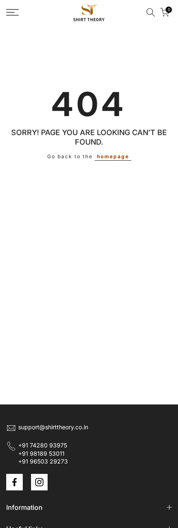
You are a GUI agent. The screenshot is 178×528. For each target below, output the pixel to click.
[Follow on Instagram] (39, 482)
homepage (113, 156)
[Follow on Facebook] (14, 482)
